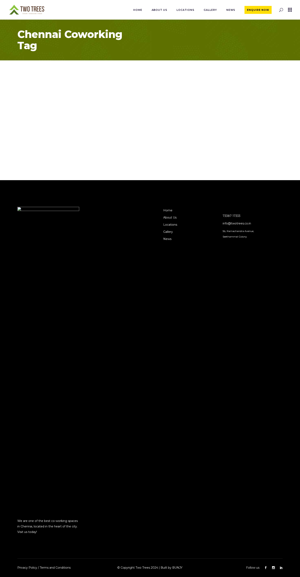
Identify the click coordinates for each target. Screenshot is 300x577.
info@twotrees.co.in (237, 223)
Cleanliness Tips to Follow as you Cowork (61, 135)
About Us (170, 217)
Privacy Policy (27, 567)
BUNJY (177, 567)
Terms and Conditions (55, 567)
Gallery (168, 232)
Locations (170, 224)
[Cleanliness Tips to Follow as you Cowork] (60, 95)
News (167, 239)
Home (167, 210)
